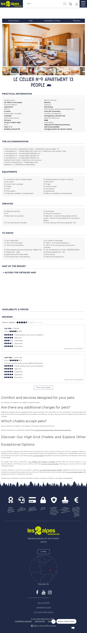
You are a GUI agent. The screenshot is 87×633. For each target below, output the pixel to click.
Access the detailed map (20, 272)
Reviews (76, 21)
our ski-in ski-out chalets (50, 464)
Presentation (13, 21)
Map (31, 21)
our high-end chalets (75, 472)
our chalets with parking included (42, 462)
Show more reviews (43, 388)
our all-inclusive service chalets (50, 470)
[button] (70, 3)
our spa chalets (38, 455)
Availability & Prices (52, 21)
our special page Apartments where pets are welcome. (52, 430)
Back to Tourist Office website (45, 626)
